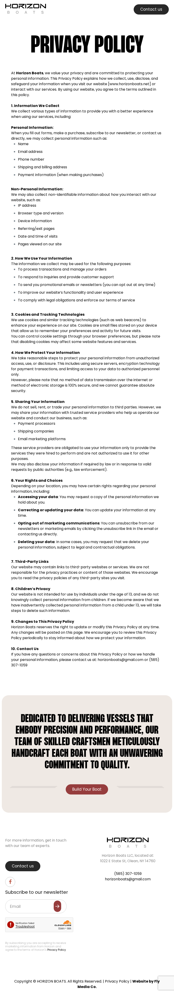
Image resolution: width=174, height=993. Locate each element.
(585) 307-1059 (128, 873)
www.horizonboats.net (129, 84)
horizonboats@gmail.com (120, 659)
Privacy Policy (56, 950)
